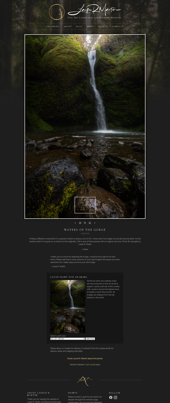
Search (103, 26)
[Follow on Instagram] (116, 397)
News (90, 26)
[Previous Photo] (75, 223)
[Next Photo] (94, 223)
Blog (79, 26)
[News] (80, 223)
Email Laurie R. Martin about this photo (85, 358)
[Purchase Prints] (90, 223)
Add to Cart (90, 339)
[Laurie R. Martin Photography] (85, 18)
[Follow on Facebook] (111, 397)
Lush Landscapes (92, 364)
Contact (118, 26)
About (68, 26)
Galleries (52, 26)
